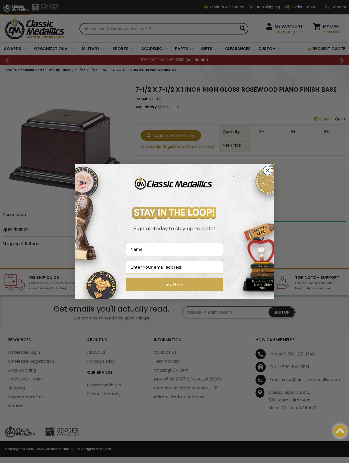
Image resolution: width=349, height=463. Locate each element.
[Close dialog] (267, 170)
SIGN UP (174, 284)
